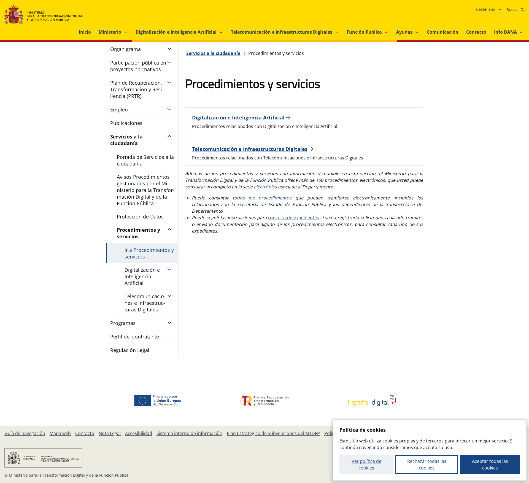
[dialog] (430, 450)
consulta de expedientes (293, 218)
